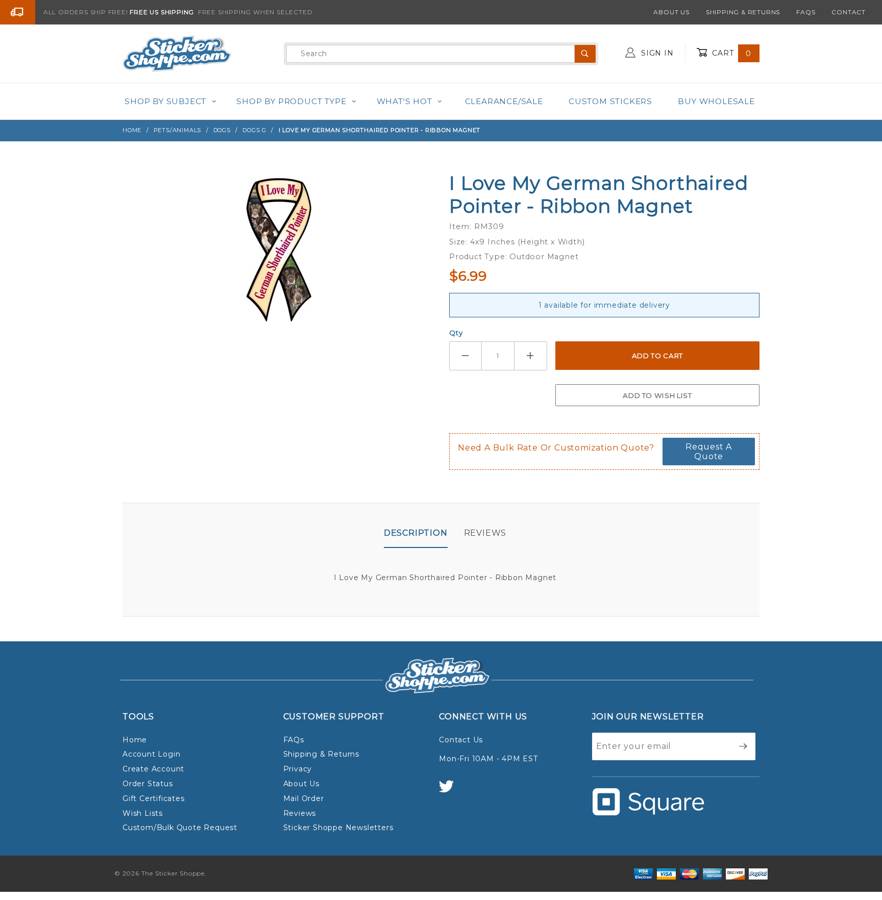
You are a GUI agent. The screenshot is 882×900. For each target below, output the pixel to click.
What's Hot (404, 101)
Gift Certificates (153, 798)
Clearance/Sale (504, 101)
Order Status (147, 783)
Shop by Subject (165, 101)
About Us (671, 12)
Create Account (153, 768)
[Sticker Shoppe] (176, 53)
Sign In (656, 53)
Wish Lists (142, 813)
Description (416, 533)
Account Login (151, 754)
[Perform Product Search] (585, 54)
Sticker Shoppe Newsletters (338, 827)
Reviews (485, 533)
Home (134, 739)
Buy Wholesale (716, 101)
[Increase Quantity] (530, 355)
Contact (848, 12)
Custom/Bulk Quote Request (179, 827)
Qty (455, 333)
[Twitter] (450, 791)
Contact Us (461, 739)
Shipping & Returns (743, 12)
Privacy (297, 768)
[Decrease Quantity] (465, 355)
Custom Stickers (610, 101)
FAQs (805, 12)
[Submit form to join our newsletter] (743, 746)
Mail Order (303, 798)
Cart (730, 53)
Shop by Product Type (291, 101)
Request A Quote (708, 451)
